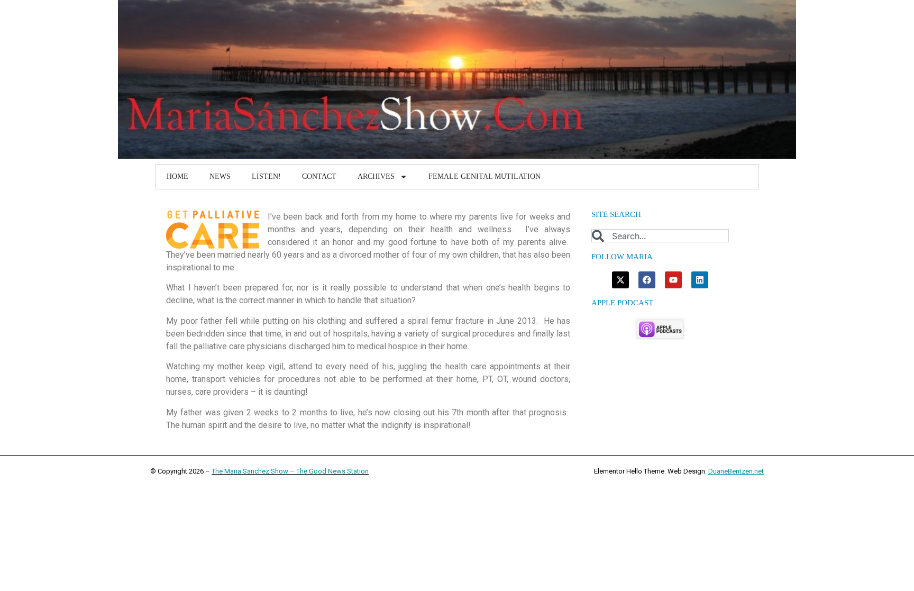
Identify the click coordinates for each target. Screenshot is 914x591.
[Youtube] (673, 279)
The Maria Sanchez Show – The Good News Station (290, 471)
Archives (376, 176)
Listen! (266, 176)
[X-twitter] (620, 279)
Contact (319, 176)
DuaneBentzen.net (736, 471)
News (220, 176)
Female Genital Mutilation (484, 176)
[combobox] (660, 235)
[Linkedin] (699, 279)
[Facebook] (646, 279)
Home (177, 176)
